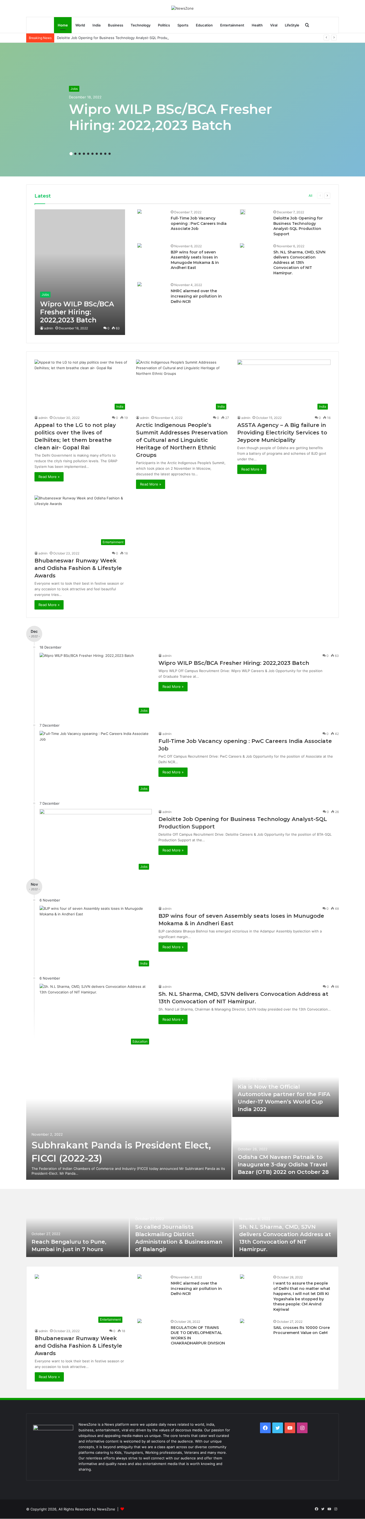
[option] (182, 109)
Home (63, 25)
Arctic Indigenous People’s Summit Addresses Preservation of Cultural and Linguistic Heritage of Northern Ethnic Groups (182, 440)
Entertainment (232, 25)
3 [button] (80, 154)
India (96, 25)
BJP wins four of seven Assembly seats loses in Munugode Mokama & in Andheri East (195, 260)
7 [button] (97, 154)
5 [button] (88, 154)
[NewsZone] (182, 8)
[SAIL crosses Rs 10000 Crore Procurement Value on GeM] (242, 1321)
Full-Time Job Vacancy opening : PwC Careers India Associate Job (199, 223)
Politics (164, 25)
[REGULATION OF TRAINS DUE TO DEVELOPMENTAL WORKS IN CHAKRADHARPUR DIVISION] (139, 1321)
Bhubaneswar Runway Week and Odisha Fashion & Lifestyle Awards (78, 568)
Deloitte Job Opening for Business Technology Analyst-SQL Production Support (123, 38)
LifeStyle (292, 25)
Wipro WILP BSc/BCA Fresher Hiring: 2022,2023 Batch (170, 117)
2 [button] (75, 154)
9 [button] (105, 154)
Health (257, 25)
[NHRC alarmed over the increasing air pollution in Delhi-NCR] (139, 285)
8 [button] (101, 154)
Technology (140, 25)
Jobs (74, 89)
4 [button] (84, 154)
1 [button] (71, 153)
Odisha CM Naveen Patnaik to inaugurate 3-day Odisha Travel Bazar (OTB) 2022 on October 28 (283, 1164)
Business (115, 25)
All (310, 196)
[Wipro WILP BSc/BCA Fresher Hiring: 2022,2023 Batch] (80, 272)
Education (204, 25)
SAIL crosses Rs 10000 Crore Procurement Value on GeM (301, 1330)
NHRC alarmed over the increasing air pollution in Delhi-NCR (196, 296)
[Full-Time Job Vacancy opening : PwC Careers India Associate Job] (139, 212)
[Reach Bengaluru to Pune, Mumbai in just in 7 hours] (77, 1227)
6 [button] (92, 154)
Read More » (49, 477)
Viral (273, 25)
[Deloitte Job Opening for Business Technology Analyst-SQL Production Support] (242, 212)
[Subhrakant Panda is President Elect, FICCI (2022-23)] (128, 1117)
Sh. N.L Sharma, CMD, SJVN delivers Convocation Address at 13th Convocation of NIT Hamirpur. (299, 262)
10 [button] (109, 154)
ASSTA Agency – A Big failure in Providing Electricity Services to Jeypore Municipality (282, 432)
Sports (182, 25)
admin (48, 328)
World (80, 25)
